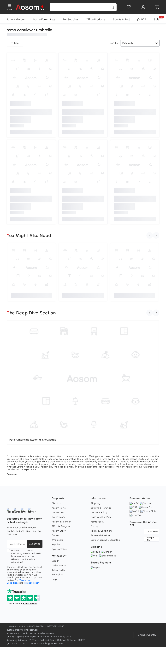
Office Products (95, 19)
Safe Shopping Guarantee (105, 540)
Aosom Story (59, 530)
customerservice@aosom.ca (22, 629)
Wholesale (57, 540)
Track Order (58, 570)
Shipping (96, 503)
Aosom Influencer (61, 521)
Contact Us (58, 512)
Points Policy (97, 521)
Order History (59, 565)
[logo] (30, 7)
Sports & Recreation (125, 19)
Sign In (55, 561)
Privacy (95, 526)
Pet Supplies (70, 19)
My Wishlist (58, 574)
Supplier (56, 544)
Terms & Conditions (102, 530)
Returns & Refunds (101, 508)
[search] (112, 7)
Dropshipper (58, 517)
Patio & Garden (16, 19)
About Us (57, 503)
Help (54, 579)
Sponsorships (59, 549)
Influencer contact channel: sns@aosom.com (31, 633)
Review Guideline (100, 535)
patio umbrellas (67, 459)
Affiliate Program (61, 526)
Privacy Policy (32, 582)
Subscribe (35, 543)
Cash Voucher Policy (102, 517)
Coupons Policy (99, 512)
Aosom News (59, 508)
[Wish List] (129, 7)
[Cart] (157, 7)
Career (55, 535)
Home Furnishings (44, 19)
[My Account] (143, 7)
